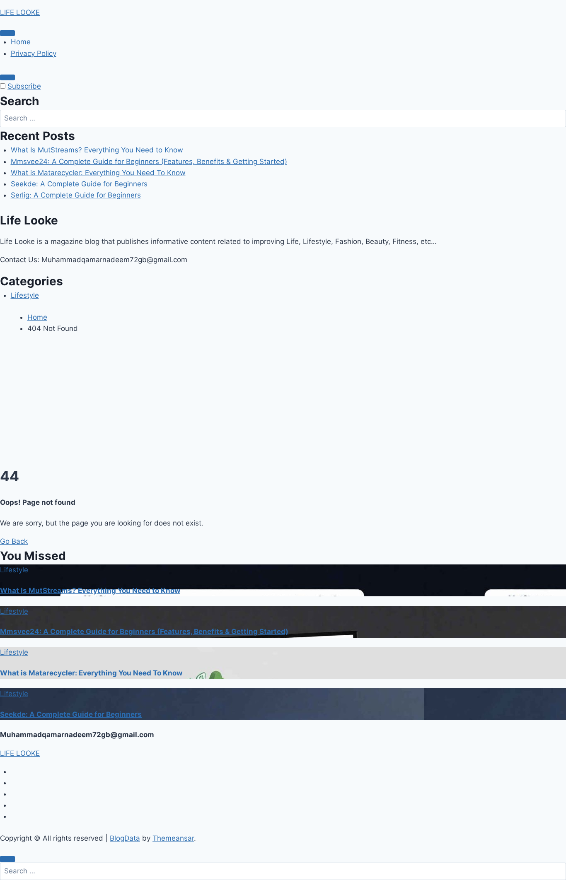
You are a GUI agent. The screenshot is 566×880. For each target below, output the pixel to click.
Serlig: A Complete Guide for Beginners (76, 195)
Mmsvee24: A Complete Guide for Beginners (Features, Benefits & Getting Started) (149, 161)
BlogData (125, 838)
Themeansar (173, 838)
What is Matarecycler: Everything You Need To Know (98, 173)
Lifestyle (25, 295)
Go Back (14, 541)
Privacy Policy (33, 53)
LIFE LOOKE (20, 12)
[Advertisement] (283, 403)
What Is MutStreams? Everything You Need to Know (97, 150)
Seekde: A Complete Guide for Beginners (79, 184)
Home (21, 42)
